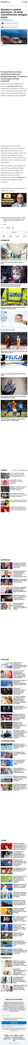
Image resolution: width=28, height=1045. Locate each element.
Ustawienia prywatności (18, 1039)
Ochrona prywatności (17, 1037)
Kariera (22, 1035)
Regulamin (8, 1037)
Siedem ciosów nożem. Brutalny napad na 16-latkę (13, 262)
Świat (19, 5)
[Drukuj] (11, 236)
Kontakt (6, 1035)
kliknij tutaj (16, 1030)
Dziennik (2, 5)
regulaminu (20, 1018)
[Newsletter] (4, 236)
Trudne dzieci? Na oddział (8, 330)
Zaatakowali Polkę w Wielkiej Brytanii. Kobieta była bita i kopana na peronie (13, 308)
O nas (11, 1035)
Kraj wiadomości (22, 470)
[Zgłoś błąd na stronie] (24, 236)
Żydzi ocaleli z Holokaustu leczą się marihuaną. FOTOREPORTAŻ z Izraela (13, 397)
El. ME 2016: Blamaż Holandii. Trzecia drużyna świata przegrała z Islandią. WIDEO (13, 419)
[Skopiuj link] (17, 236)
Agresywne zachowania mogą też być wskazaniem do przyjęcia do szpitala (11, 285)
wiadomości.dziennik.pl (11, 5)
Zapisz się (14, 1023)
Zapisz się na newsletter (10, 27)
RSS (14, 1040)
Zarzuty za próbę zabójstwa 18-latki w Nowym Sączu (13, 374)
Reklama (16, 1035)
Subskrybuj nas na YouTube (11, 23)
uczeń (8, 228)
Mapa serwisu (7, 1039)
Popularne (14, 470)
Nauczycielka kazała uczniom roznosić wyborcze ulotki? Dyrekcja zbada (14, 352)
